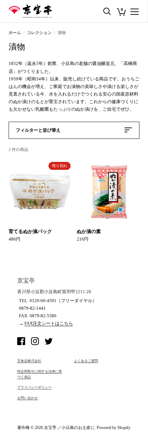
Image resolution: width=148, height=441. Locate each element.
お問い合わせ (27, 398)
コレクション (39, 32)
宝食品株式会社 (29, 361)
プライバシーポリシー (34, 387)
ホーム (15, 32)
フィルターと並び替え (38, 130)
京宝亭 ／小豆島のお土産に (69, 427)
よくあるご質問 (86, 361)
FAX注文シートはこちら (48, 323)
